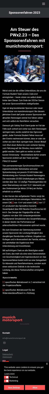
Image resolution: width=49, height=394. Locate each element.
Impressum (7, 357)
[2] (37, 202)
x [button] (47, 363)
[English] (4, 361)
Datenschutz (8, 354)
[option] (24, 68)
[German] (7, 361)
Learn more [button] (9, 374)
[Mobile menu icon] (43, 3)
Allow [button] (35, 387)
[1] (12, 202)
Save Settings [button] (14, 387)
